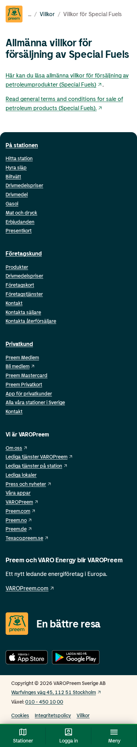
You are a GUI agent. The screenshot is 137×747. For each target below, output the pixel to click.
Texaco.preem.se (24, 538)
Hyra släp (16, 167)
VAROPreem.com (27, 588)
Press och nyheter (26, 484)
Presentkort (19, 230)
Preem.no (16, 520)
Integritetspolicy (53, 715)
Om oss (14, 448)
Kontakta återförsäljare (31, 321)
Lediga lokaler (21, 475)
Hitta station (19, 158)
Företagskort (20, 285)
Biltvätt (13, 176)
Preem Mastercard (26, 375)
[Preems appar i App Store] (27, 658)
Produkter (17, 267)
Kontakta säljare (23, 312)
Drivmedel (17, 194)
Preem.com (18, 511)
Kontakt (14, 303)
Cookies (20, 715)
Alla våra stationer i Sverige (35, 402)
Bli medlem (18, 366)
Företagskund (24, 253)
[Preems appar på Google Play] (75, 658)
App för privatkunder (29, 393)
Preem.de (16, 529)
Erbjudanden (20, 222)
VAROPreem (19, 502)
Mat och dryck (21, 213)
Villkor (47, 14)
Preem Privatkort (24, 384)
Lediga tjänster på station (34, 466)
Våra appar (18, 493)
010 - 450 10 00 (44, 702)
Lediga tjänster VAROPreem (36, 457)
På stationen (22, 145)
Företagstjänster (24, 294)
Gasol (12, 203)
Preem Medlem (22, 357)
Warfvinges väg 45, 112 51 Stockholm (53, 692)
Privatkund (19, 343)
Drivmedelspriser (24, 185)
